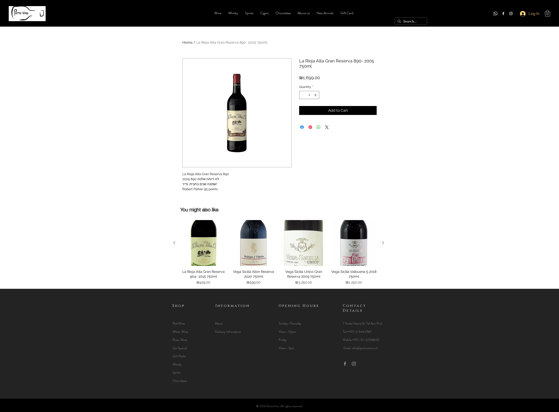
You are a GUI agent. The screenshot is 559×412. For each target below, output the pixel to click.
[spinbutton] (309, 95)
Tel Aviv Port (374, 323)
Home (187, 42)
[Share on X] (327, 127)
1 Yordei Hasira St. (354, 323)
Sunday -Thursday (290, 323)
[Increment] (316, 95)
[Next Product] (383, 242)
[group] (279, 252)
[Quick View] (203, 243)
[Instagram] (511, 13)
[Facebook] (503, 13)
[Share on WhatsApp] (318, 127)
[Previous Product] (174, 242)
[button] (547, 13)
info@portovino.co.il (365, 348)
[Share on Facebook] (302, 127)
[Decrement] (302, 95)
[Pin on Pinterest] (310, 127)
